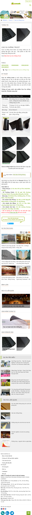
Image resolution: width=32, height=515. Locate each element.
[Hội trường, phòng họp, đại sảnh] (28, 232)
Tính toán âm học (6, 460)
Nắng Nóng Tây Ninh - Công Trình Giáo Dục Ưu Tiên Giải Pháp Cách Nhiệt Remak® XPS (21, 372)
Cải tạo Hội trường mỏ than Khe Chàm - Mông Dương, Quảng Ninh (8, 279)
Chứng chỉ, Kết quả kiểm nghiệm (10, 458)
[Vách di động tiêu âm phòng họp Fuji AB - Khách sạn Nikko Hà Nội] (9, 255)
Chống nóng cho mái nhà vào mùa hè (20, 422)
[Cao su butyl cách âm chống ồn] (16, 322)
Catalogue (4, 471)
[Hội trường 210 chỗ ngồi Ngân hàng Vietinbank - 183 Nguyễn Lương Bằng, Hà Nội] (23, 271)
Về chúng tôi (5, 466)
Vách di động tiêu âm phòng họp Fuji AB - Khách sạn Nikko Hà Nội (9, 263)
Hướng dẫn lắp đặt (6, 462)
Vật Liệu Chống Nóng (19, 174)
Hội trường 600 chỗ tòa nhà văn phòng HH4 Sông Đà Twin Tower (23, 263)
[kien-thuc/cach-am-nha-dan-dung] (16, 18)
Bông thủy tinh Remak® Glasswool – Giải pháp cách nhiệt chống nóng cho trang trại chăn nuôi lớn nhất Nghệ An (20, 381)
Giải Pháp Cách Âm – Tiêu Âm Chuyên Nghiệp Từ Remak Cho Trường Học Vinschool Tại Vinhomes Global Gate (20, 362)
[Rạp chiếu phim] (20, 232)
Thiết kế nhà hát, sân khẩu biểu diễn (13, 306)
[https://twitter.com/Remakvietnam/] (5, 509)
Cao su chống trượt (13, 69)
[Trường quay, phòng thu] (26, 232)
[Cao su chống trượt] (16, 344)
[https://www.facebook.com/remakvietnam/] (1, 509)
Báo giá (4, 473)
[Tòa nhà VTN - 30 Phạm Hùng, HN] (23, 239)
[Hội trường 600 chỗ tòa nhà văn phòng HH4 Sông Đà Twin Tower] (23, 255)
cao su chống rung (24, 69)
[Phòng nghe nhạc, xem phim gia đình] (23, 232)
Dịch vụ (4, 469)
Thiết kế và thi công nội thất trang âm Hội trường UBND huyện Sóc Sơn (9, 247)
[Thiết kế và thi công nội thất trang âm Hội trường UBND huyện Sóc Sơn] (9, 239)
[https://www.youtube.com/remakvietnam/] (3, 509)
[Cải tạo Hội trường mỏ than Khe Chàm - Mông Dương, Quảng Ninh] (9, 271)
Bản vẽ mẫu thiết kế (7, 456)
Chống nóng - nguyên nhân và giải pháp (21, 441)
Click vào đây (14, 212)
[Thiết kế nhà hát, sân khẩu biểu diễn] (16, 301)
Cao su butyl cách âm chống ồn (12, 327)
